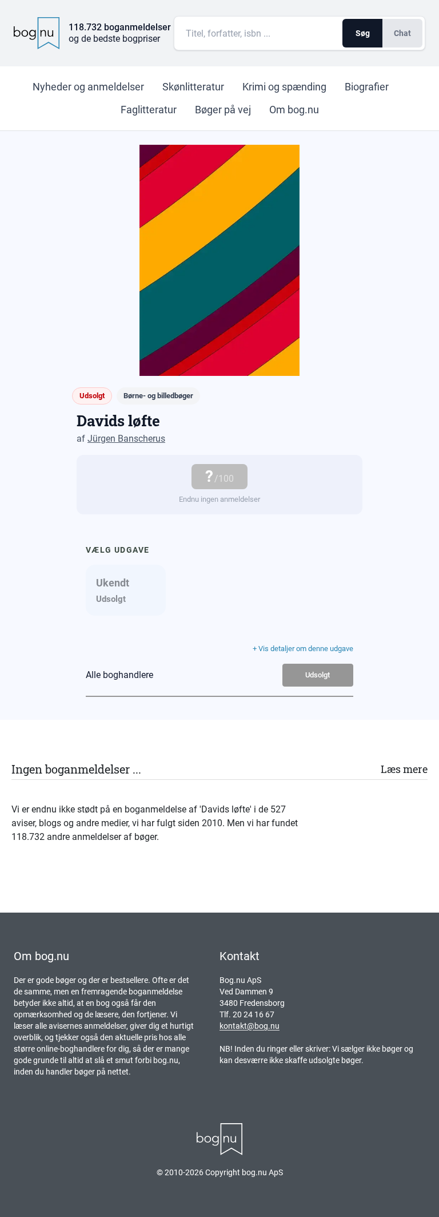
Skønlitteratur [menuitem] (193, 87)
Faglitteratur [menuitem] (149, 110)
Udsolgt (317, 675)
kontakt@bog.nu (250, 1025)
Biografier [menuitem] (367, 87)
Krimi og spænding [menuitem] (284, 87)
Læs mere (404, 769)
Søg (363, 33)
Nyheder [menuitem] (88, 87)
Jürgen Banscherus (126, 438)
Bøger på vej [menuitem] (223, 110)
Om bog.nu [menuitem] (294, 110)
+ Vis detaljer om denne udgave (303, 648)
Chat (402, 33)
